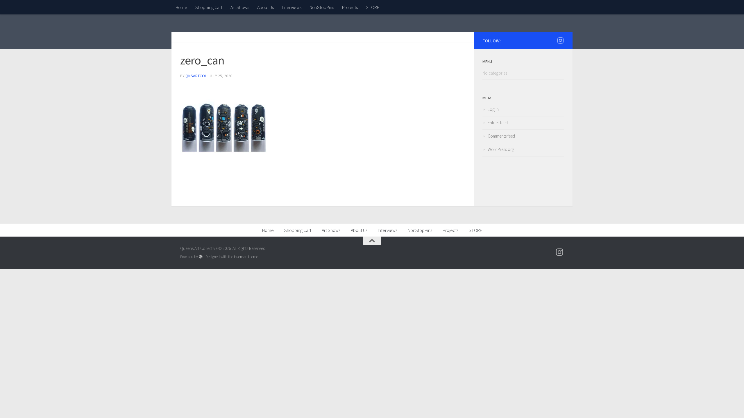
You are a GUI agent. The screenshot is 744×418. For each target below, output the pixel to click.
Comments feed (501, 136)
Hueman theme (246, 256)
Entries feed (498, 122)
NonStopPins (322, 7)
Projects (350, 7)
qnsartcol (196, 75)
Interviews (291, 7)
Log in (493, 109)
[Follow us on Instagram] (560, 40)
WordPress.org (501, 149)
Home (181, 7)
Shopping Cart (208, 7)
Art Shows (239, 7)
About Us (265, 7)
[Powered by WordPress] (201, 257)
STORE (372, 7)
